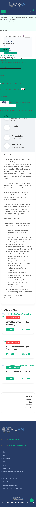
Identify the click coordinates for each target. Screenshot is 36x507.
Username (3, 67)
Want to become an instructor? (12, 83)
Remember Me (6, 43)
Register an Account (8, 65)
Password (3, 30)
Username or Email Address (9, 22)
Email (2, 75)
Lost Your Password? (7, 55)
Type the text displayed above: (20, 102)
